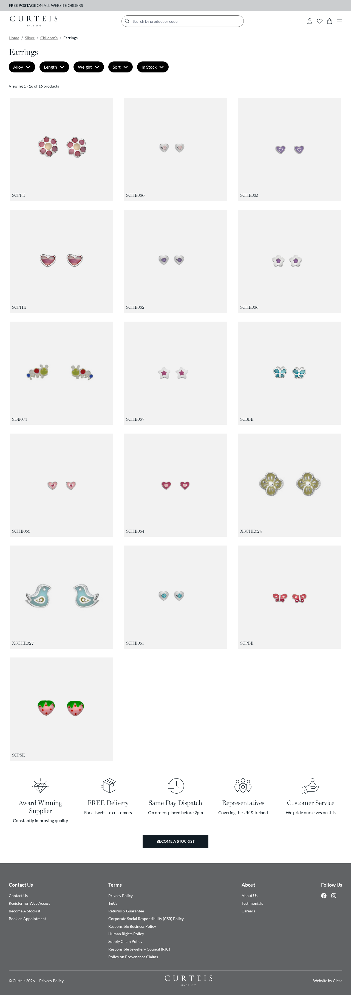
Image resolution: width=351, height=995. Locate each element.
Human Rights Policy (126, 933)
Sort (117, 66)
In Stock (149, 66)
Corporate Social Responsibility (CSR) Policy (146, 918)
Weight (85, 66)
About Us (249, 895)
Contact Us (21, 885)
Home (14, 37)
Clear (337, 980)
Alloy (18, 66)
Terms (115, 885)
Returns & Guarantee (126, 911)
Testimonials (252, 903)
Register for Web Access (29, 903)
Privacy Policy (120, 895)
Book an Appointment (27, 918)
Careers (248, 911)
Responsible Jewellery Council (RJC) (139, 949)
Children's (49, 37)
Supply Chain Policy (125, 941)
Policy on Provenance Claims (133, 956)
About (248, 885)
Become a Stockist (176, 841)
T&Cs (112, 903)
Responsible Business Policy (132, 926)
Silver (30, 37)
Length (50, 66)
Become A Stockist (24, 911)
